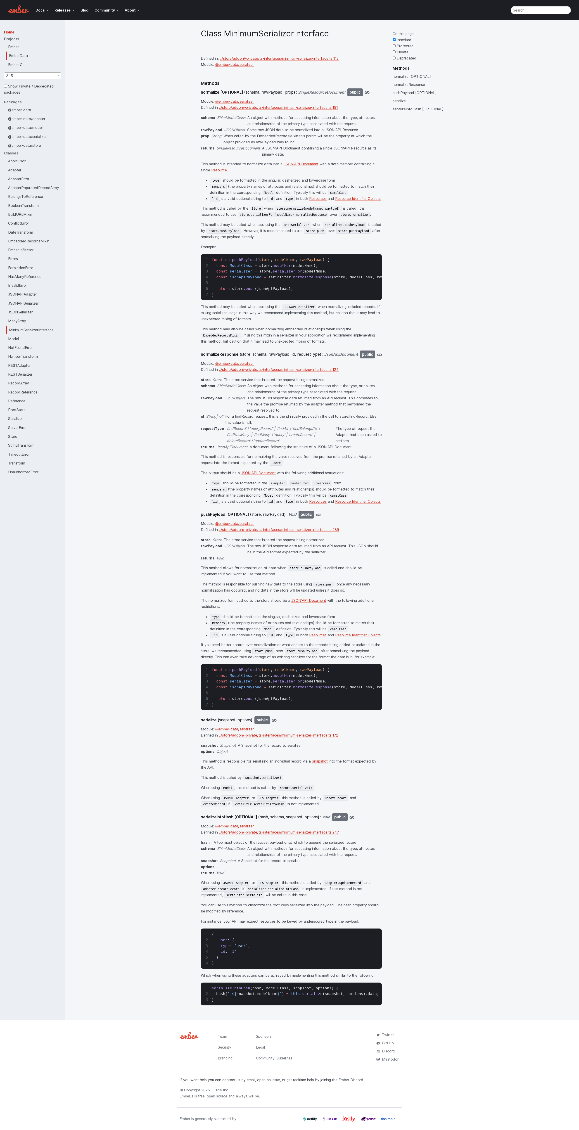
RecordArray (18, 383)
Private (402, 52)
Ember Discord (351, 1080)
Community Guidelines (274, 1058)
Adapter (14, 170)
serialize (399, 101)
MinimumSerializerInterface (31, 330)
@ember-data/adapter (26, 118)
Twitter (388, 1035)
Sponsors (264, 1036)
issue (276, 1080)
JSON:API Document (301, 164)
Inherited (403, 40)
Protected (405, 46)
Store (12, 436)
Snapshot (320, 761)
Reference (16, 401)
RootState (17, 409)
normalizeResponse (409, 84)
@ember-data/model (25, 127)
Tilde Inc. (221, 1090)
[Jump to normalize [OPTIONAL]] (367, 92)
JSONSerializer (20, 312)
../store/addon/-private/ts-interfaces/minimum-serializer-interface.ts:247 (279, 832)
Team (222, 1036)
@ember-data (19, 110)
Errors (13, 258)
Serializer (15, 418)
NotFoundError (20, 347)
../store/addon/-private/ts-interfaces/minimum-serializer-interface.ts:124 (279, 369)
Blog (84, 10)
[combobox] (32, 75)
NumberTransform (23, 356)
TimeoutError (19, 454)
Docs (40, 10)
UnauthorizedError (23, 472)
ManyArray (17, 321)
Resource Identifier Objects (358, 198)
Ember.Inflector (20, 250)
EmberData (18, 55)
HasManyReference (24, 276)
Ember (13, 47)
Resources (318, 198)
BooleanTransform (23, 205)
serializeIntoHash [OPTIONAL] (418, 109)
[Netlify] (310, 1120)
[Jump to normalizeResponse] (379, 354)
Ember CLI (17, 64)
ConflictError (18, 223)
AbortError (17, 161)
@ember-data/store (24, 145)
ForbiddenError (20, 267)
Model (13, 338)
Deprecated (406, 58)
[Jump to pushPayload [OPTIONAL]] (318, 515)
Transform (16, 463)
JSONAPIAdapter (22, 294)
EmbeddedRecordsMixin (28, 241)
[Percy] (369, 1120)
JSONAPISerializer (23, 303)
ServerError (17, 427)
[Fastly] (349, 1120)
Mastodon (390, 1059)
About (130, 10)
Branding (225, 1058)
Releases (63, 10)
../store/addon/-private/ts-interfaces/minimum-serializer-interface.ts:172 (278, 735)
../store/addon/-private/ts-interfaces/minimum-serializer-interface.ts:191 (278, 107)
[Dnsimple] (388, 1120)
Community (105, 10)
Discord (388, 1051)
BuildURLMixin (20, 214)
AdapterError (18, 179)
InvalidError (17, 285)
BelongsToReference (25, 196)
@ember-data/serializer (27, 136)
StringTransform (21, 445)
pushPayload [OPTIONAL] (415, 92)
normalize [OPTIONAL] (412, 76)
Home (9, 32)
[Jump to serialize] (274, 720)
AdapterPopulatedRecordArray (33, 187)
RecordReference (23, 392)
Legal (260, 1047)
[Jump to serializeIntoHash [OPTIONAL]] (352, 817)
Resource (219, 170)
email (251, 1080)
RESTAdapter (19, 365)
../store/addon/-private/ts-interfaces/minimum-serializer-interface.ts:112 (279, 58)
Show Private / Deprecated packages (29, 89)
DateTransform (20, 232)
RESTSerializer (20, 374)
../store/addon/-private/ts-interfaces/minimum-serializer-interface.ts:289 (279, 529)
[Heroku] (330, 1120)
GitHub (388, 1043)
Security (224, 1047)
